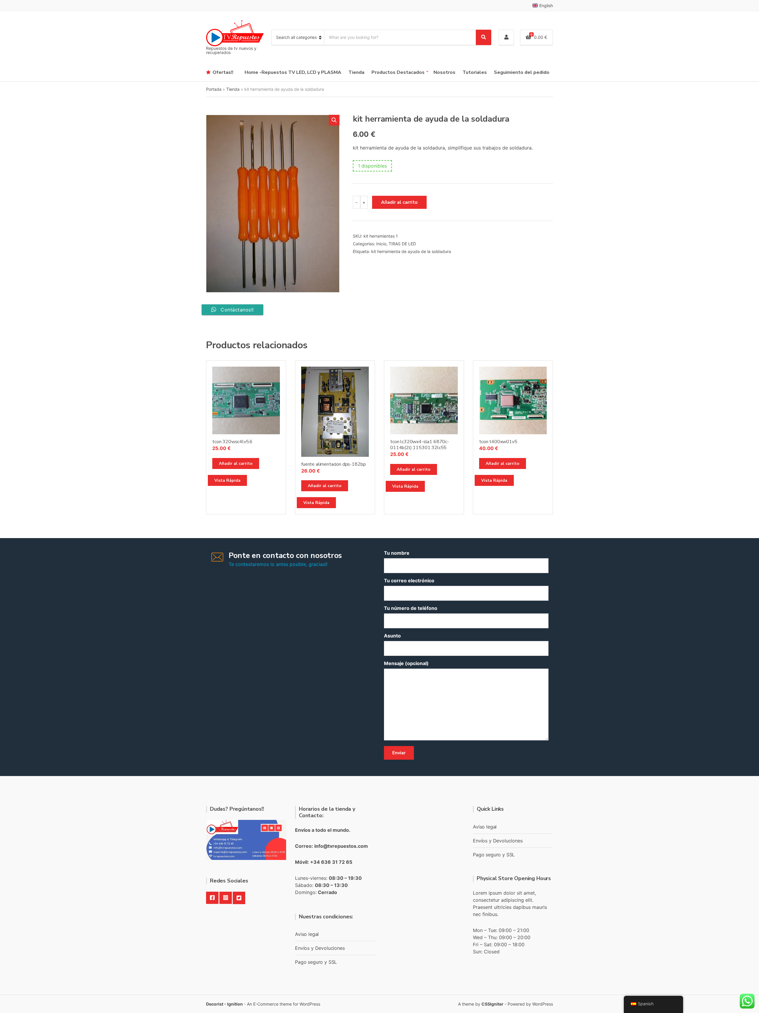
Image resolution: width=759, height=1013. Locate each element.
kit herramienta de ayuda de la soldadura (411, 251)
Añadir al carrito (399, 202)
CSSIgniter (492, 1003)
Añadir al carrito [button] (236, 463)
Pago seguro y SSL (316, 962)
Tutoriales (475, 72)
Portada (213, 89)
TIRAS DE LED (402, 243)
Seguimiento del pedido (521, 72)
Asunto (392, 636)
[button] (334, 120)
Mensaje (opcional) (406, 663)
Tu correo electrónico (409, 580)
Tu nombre (396, 553)
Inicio (381, 243)
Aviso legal (307, 934)
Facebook (212, 898)
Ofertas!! (223, 72)
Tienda (356, 72)
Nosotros (444, 72)
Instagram (225, 898)
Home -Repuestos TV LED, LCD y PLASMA (293, 72)
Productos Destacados (398, 72)
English (546, 5)
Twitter (239, 898)
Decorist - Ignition (224, 1003)
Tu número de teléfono (410, 608)
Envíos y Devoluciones (320, 948)
